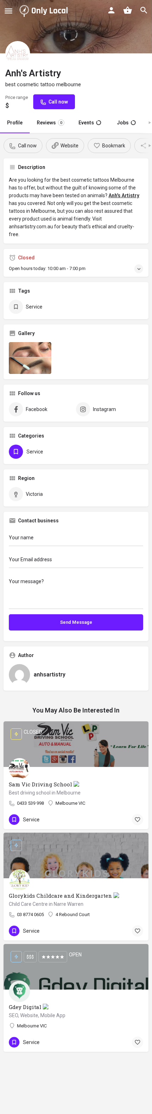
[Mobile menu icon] (8, 11)
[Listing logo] (17, 53)
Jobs (126, 122)
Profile (15, 122)
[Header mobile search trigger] (143, 10)
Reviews (49, 122)
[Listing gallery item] (30, 358)
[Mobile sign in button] (111, 10)
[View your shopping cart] (127, 10)
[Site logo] (45, 11)
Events (89, 122)
